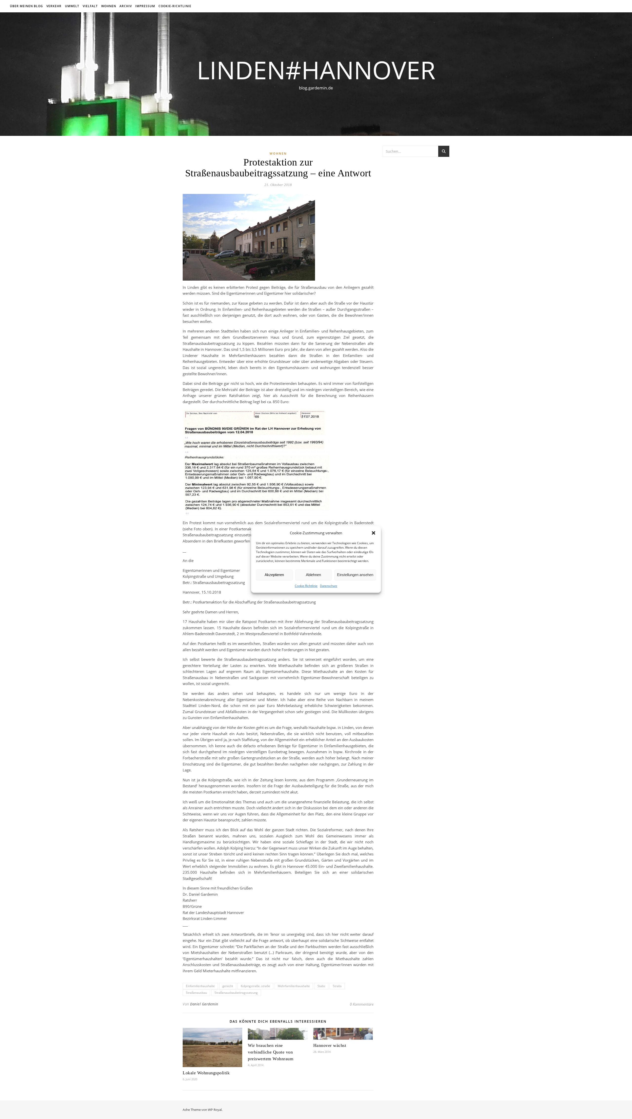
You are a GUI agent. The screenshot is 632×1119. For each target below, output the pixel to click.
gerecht (227, 986)
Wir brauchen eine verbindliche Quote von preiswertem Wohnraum (270, 1052)
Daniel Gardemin (204, 1004)
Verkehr (53, 6)
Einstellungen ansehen (355, 575)
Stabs (321, 986)
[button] (373, 533)
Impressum (145, 6)
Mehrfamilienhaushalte (294, 986)
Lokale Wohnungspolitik (206, 1072)
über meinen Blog (26, 6)
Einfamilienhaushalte (200, 986)
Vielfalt (90, 6)
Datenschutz (328, 586)
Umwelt (72, 6)
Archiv (125, 6)
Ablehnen (313, 575)
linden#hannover (316, 69)
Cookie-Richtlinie (306, 586)
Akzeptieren (274, 575)
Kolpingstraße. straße (255, 986)
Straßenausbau (196, 993)
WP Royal (215, 1109)
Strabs (337, 986)
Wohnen (108, 6)
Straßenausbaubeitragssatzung (236, 993)
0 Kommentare (362, 1004)
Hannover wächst (329, 1045)
